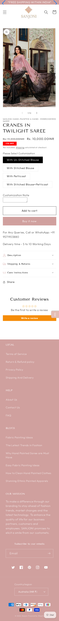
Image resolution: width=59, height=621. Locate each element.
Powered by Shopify (36, 616)
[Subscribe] (49, 553)
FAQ (8, 415)
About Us (11, 399)
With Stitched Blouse (20, 168)
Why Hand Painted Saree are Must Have (27, 455)
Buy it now (29, 221)
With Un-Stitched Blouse (23, 159)
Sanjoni (24, 616)
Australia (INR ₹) (27, 591)
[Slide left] (22, 113)
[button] (4, 3)
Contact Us (13, 407)
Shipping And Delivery (20, 377)
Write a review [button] (29, 318)
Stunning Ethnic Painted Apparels (27, 481)
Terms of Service (16, 354)
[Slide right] (37, 113)
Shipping (20, 147)
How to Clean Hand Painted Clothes (28, 473)
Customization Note (16, 195)
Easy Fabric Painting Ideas (23, 465)
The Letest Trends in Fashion (24, 445)
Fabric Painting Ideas (19, 437)
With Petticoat (16, 176)
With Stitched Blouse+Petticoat (27, 184)
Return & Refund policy (20, 361)
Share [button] (10, 282)
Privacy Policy (14, 369)
